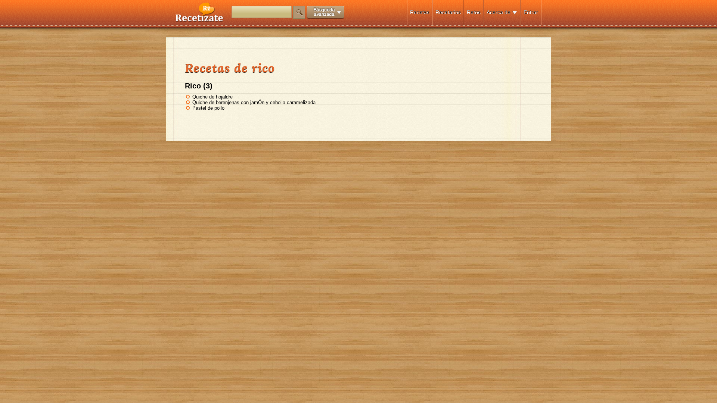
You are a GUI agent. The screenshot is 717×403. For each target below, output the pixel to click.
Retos (474, 12)
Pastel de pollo (208, 108)
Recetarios (448, 12)
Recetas (419, 12)
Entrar (531, 12)
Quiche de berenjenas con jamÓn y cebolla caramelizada (254, 102)
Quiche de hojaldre (212, 97)
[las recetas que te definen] (200, 20)
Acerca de (498, 12)
